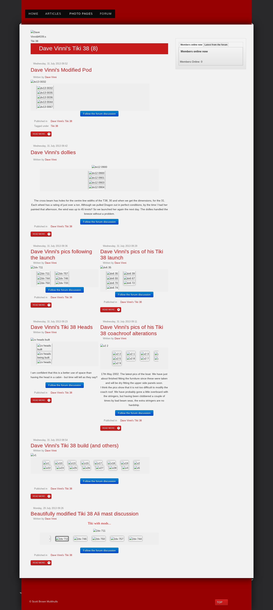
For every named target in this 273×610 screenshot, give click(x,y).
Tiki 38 (54, 126)
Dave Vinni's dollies (53, 152)
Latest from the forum (216, 44)
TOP (219, 602)
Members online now (191, 44)
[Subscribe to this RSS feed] (33, 32)
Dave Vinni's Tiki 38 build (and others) (74, 445)
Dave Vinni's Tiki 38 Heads (62, 327)
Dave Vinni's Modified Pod (61, 70)
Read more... (40, 134)
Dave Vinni (51, 77)
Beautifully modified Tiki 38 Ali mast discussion (85, 514)
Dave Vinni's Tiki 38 (61, 121)
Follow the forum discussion (99, 113)
